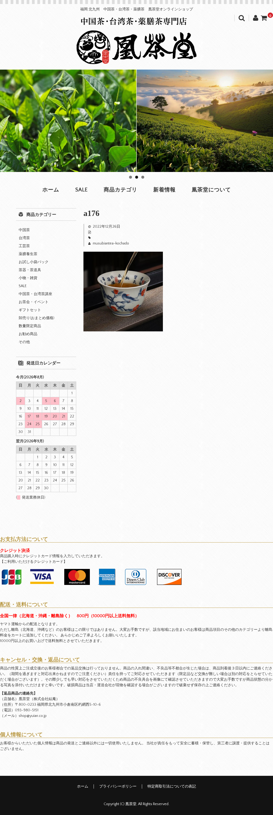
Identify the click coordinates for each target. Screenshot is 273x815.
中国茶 (24, 230)
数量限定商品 (30, 326)
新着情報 (164, 190)
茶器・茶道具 (30, 270)
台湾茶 (24, 238)
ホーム (50, 190)
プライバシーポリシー (117, 786)
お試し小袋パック (34, 262)
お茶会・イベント (34, 302)
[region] (136, 121)
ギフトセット (30, 310)
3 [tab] (142, 177)
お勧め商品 (28, 334)
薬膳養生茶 (28, 254)
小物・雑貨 (28, 278)
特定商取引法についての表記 (171, 786)
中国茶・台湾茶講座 (35, 294)
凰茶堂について (211, 190)
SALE (81, 190)
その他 (24, 342)
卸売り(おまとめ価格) (36, 318)
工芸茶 (24, 246)
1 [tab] (130, 177)
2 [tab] (136, 177)
